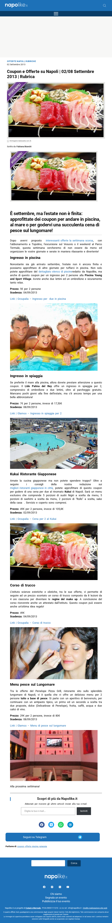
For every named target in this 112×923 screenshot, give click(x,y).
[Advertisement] (56, 36)
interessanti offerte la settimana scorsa (69, 240)
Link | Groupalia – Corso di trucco (30, 622)
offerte (28, 846)
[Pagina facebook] (44, 887)
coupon (20, 846)
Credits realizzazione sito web (95, 908)
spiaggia (43, 846)
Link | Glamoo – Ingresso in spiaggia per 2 (36, 413)
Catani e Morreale (33, 908)
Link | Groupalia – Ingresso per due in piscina (38, 298)
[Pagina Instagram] (52, 887)
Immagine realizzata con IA (20, 141)
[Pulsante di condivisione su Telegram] (70, 825)
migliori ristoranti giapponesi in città (31, 487)
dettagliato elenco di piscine (55, 271)
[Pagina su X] (60, 887)
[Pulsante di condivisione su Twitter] (51, 825)
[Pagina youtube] (67, 887)
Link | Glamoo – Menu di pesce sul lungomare (38, 725)
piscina (35, 846)
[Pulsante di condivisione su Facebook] (42, 825)
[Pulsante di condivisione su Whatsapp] (61, 825)
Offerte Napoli (15, 61)
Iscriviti (84, 811)
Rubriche (31, 61)
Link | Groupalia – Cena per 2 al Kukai (33, 518)
